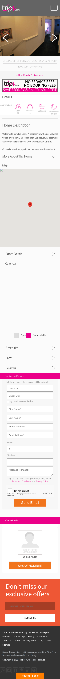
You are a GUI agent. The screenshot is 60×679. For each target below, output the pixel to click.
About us (6, 640)
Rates (9, 358)
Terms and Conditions (22, 481)
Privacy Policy (42, 481)
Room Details (14, 254)
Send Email (30, 503)
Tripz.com (23, 659)
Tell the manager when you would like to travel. (27, 382)
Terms (17, 640)
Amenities (12, 348)
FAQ (41, 640)
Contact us (42, 636)
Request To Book (30, 676)
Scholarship (19, 636)
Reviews (11, 368)
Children (11, 455)
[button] (57, 19)
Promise (6, 636)
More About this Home (17, 156)
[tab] (30, 254)
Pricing (31, 636)
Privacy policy (29, 640)
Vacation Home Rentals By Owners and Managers (25, 632)
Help (49, 640)
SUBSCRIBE (30, 617)
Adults (10, 442)
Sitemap (6, 644)
